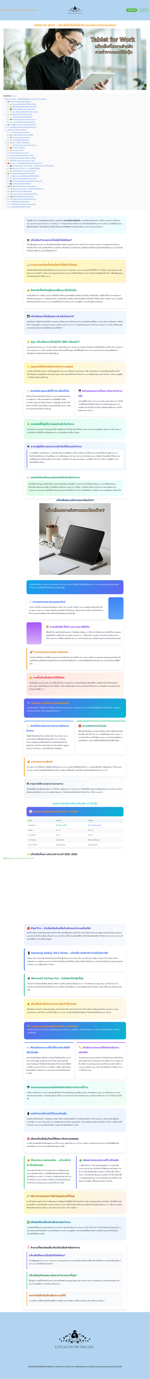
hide (14, 96)
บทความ (34, 10)
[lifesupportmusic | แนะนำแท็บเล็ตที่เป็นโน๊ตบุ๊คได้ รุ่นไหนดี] (75, 10)
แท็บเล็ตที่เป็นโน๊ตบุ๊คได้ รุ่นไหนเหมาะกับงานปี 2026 (16, 10)
